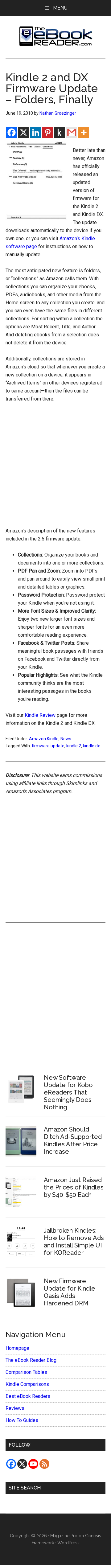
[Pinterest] (47, 132)
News (65, 738)
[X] (23, 132)
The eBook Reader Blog (31, 1360)
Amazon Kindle (44, 738)
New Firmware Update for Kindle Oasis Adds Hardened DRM (69, 1292)
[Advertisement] (55, 466)
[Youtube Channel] (33, 1464)
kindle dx (91, 745)
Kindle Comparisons (27, 1384)
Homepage (17, 1348)
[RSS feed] (44, 1464)
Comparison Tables (26, 1372)
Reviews (15, 1408)
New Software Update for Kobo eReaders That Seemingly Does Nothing (68, 1092)
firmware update (48, 745)
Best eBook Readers (28, 1396)
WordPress (68, 1542)
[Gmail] (71, 132)
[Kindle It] (59, 132)
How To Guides (22, 1420)
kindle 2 (73, 745)
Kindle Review (40, 715)
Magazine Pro (63, 1535)
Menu (60, 8)
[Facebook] (11, 132)
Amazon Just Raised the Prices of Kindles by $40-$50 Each (74, 1187)
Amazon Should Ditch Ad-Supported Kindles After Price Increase (73, 1140)
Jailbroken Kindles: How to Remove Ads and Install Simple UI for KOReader (74, 1241)
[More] (83, 132)
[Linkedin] (35, 132)
